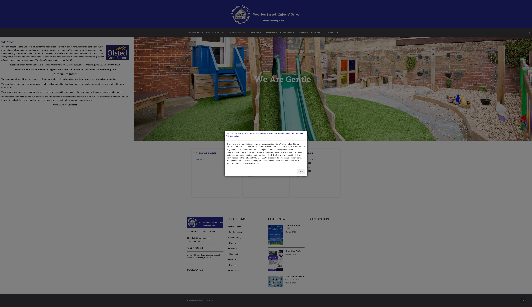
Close (301, 171)
